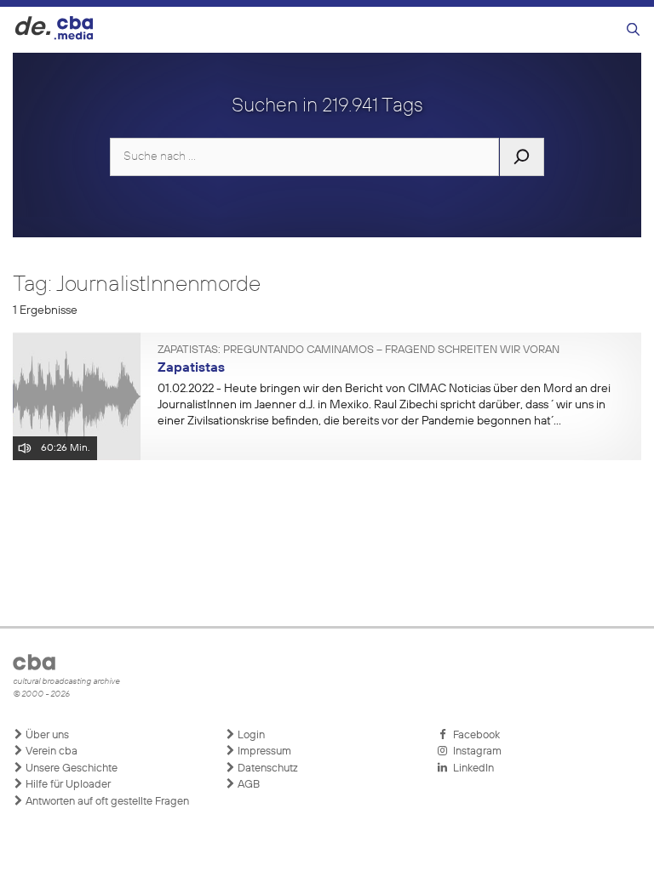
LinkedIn (471, 768)
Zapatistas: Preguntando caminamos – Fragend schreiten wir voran (358, 350)
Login (250, 735)
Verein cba (50, 751)
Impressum (263, 751)
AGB (247, 784)
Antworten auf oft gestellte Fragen (106, 801)
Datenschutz (266, 768)
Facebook (474, 735)
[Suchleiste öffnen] (633, 30)
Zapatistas (191, 368)
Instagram (475, 751)
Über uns (46, 735)
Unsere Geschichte (70, 768)
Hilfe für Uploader (67, 784)
